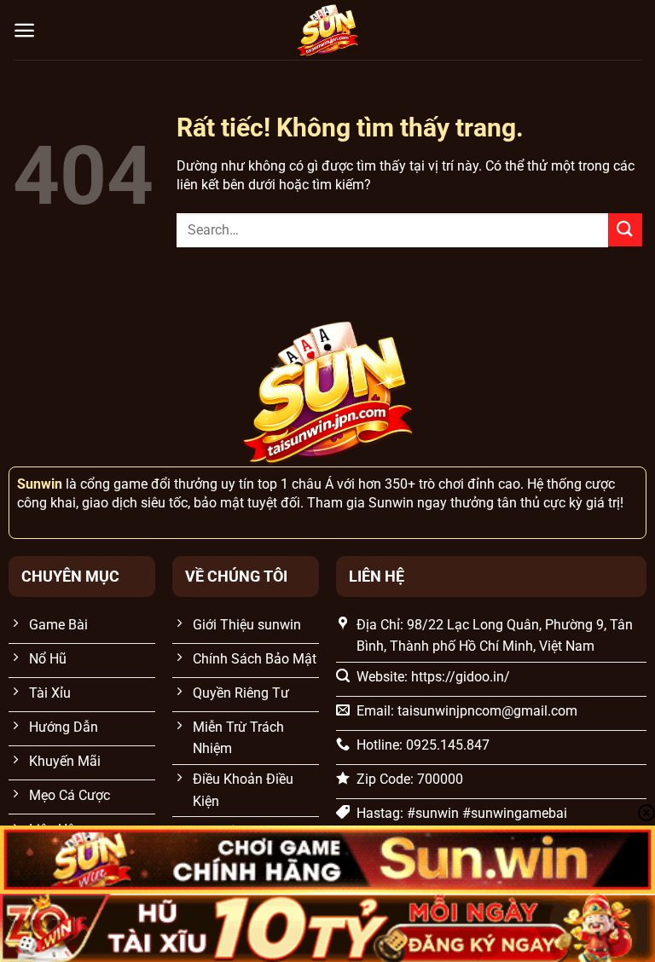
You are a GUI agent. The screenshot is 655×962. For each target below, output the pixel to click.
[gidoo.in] (327, 30)
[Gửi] (625, 229)
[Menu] (24, 30)
